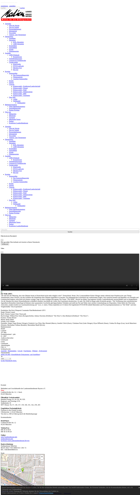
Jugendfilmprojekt (15, 211)
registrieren (4, 6)
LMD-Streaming (18, 147)
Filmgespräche (18, 180)
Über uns (8, 215)
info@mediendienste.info (9, 437)
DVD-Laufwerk (18, 169)
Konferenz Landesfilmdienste (18, 226)
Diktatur (35, 351)
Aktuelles (8, 126)
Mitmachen (12, 217)
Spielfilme (12, 141)
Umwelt (11, 187)
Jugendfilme (13, 150)
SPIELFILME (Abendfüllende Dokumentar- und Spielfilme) (20, 354)
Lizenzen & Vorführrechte (17, 163)
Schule (11, 152)
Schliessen (5, 244)
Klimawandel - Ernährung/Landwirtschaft (26, 189)
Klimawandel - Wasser (20, 191)
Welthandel (16, 204)
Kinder (11, 183)
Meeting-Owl (17, 171)
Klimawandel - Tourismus (21, 198)
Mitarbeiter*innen (14, 222)
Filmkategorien (14, 154)
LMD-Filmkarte (14, 158)
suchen (22, 8)
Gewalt (20, 351)
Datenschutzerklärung (46, 493)
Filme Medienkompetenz (17, 209)
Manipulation (12, 351)
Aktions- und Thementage (17, 137)
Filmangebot (9, 139)
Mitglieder (12, 218)
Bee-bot (15, 172)
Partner (11, 224)
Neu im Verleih (14, 130)
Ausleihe (8, 156)
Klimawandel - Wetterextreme (22, 195)
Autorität (4, 351)
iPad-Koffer (17, 167)
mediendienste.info (7, 439)
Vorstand (12, 220)
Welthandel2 (21, 206)
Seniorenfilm (13, 176)
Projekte (7, 174)
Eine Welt (12, 200)
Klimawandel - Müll (19, 196)
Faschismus (27, 351)
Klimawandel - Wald (20, 193)
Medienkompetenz (11, 207)
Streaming (12, 143)
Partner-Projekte (14, 213)
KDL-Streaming (18, 145)
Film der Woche (14, 128)
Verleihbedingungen (15, 161)
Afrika (15, 202)
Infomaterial (13, 134)
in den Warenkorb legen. (9, 361)
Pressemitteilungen (15, 132)
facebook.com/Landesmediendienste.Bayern (15, 441)
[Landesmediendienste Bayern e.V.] (16, 20)
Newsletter (12, 136)
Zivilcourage (43, 351)
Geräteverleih (13, 165)
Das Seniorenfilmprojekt (21, 178)
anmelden (12, 6)
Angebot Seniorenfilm (20, 182)
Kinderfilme (13, 149)
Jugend (11, 185)
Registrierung (17, 160)
